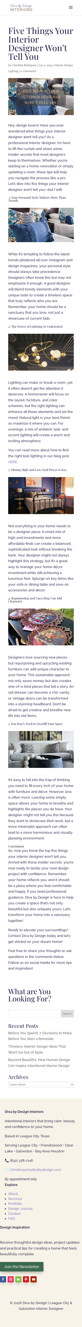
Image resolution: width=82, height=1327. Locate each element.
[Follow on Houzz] (18, 1279)
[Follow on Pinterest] (26, 1279)
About (13, 1194)
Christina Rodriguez (24, 65)
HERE (12, 462)
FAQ (11, 1219)
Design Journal (20, 1209)
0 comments (28, 71)
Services (15, 1199)
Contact (14, 1214)
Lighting (13, 71)
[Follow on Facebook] (3, 1279)
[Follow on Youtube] (34, 1279)
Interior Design (64, 65)
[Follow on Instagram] (11, 1279)
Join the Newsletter (21, 1266)
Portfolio (15, 1204)
